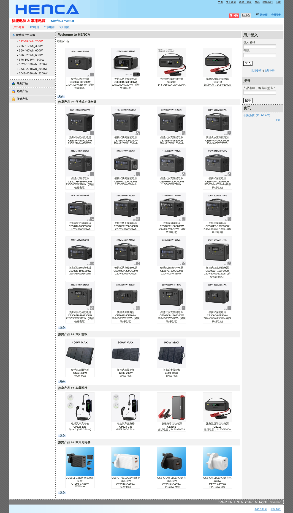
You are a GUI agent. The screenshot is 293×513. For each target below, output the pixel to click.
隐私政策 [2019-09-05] (257, 115)
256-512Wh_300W (31, 46)
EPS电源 (33, 27)
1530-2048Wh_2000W (33, 69)
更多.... (279, 120)
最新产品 (22, 83)
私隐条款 (276, 509)
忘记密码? (257, 70)
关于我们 (231, 2)
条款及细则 (261, 509)
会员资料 (276, 14)
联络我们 (268, 2)
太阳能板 (64, 27)
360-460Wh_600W (31, 50)
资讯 (257, 2)
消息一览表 (245, 2)
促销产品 (22, 98)
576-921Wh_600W (31, 55)
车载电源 (49, 27)
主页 (220, 2)
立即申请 (270, 70)
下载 (278, 2)
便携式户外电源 (25, 35)
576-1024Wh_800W (31, 59)
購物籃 (264, 14)
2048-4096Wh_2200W (33, 73)
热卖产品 (22, 91)
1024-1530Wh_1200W (33, 64)
